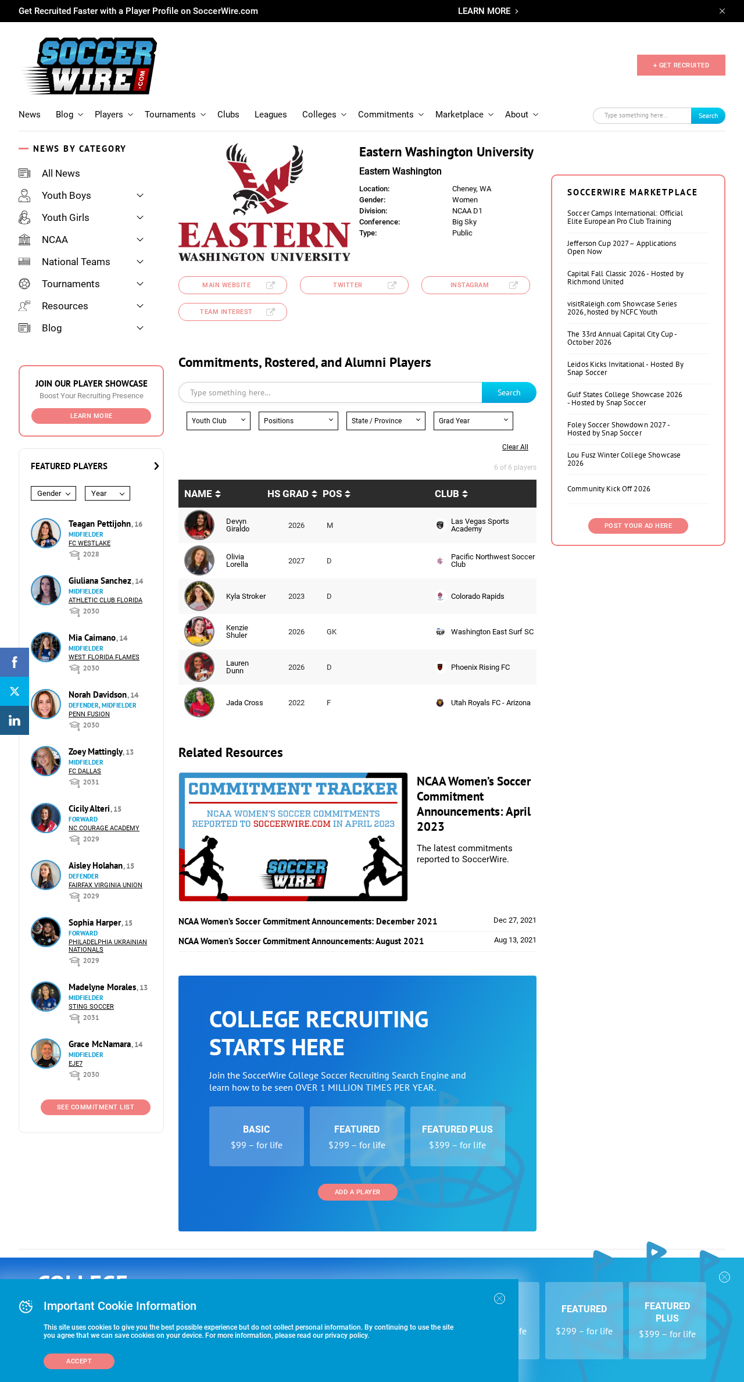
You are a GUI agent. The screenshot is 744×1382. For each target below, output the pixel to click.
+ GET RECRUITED (681, 65)
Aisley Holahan (97, 865)
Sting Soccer (91, 1006)
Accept (79, 1361)
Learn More (91, 416)
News (30, 114)
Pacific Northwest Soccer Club (493, 560)
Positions (279, 421)
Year (98, 493)
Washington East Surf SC (492, 631)
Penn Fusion (89, 714)
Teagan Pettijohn (101, 523)
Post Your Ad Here (638, 526)
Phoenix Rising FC (480, 667)
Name (198, 493)
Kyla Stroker (246, 596)
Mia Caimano (93, 637)
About (516, 114)
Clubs (228, 114)
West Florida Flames (104, 657)
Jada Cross (244, 702)
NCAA (55, 239)
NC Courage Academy (104, 828)
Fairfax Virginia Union (105, 885)
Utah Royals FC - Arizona (491, 702)
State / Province (377, 421)
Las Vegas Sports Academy (480, 525)
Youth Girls (66, 217)
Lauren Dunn (237, 667)
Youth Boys (66, 195)
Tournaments (170, 114)
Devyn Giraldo (237, 525)
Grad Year (454, 421)
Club (447, 493)
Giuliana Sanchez (101, 580)
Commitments (386, 114)
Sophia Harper (96, 922)
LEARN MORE (484, 11)
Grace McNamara (101, 1043)
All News (61, 173)
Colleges (319, 114)
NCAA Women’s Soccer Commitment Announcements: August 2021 (301, 941)
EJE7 (76, 1063)
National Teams (76, 261)
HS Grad (288, 493)
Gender (49, 493)
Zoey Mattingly (96, 751)
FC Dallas (85, 771)
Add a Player (358, 1192)
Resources (65, 306)
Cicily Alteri (90, 808)
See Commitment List (96, 1107)
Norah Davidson (99, 694)
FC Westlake (89, 543)
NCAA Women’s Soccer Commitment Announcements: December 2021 (308, 921)
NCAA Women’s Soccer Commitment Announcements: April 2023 (474, 803)
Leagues (271, 114)
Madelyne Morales (103, 986)
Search (708, 115)
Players (109, 114)
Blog (64, 114)
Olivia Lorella (237, 560)
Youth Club (209, 421)
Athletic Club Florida (105, 600)
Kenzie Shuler (237, 631)
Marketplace (459, 114)
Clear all (515, 447)
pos (332, 493)
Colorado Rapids (478, 596)
